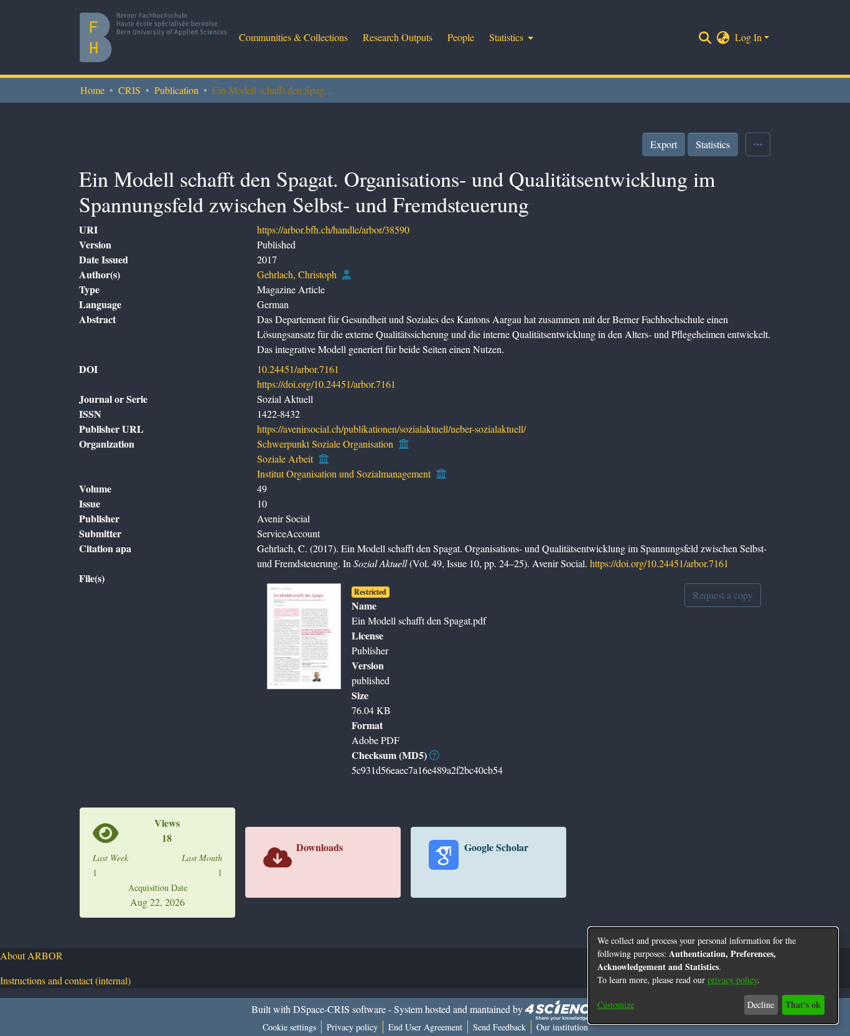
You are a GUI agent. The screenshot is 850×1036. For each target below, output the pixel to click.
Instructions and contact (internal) (65, 980)
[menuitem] (510, 37)
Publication (176, 90)
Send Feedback (499, 1027)
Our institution (562, 1027)
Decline (760, 1004)
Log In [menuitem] (748, 37)
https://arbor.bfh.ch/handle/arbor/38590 (333, 229)
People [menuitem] (460, 37)
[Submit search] (705, 37)
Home (92, 90)
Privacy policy (352, 1027)
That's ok (803, 1004)
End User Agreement (425, 1027)
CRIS (129, 90)
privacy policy (732, 980)
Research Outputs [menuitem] (397, 37)
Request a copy (723, 594)
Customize (615, 1004)
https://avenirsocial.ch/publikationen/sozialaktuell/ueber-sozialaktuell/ (391, 428)
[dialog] (713, 976)
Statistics (713, 144)
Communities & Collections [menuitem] (293, 37)
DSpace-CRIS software (339, 1008)
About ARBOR (31, 955)
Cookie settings (289, 1027)
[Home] (153, 37)
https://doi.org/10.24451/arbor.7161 (326, 383)
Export (663, 144)
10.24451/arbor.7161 (298, 368)
